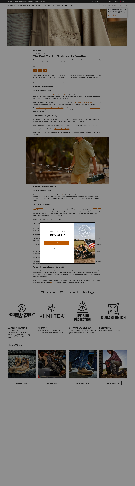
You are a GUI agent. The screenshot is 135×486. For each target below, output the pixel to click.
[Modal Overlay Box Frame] (67, 243)
